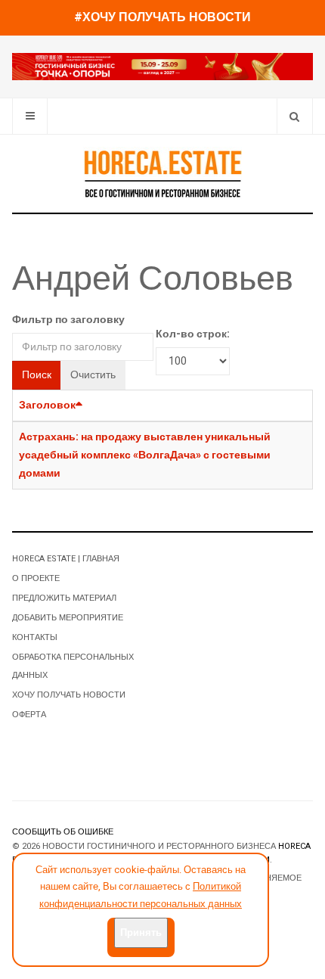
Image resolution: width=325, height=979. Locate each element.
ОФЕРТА (29, 714)
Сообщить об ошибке (62, 831)
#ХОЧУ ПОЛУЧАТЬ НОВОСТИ (162, 17)
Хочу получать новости (68, 694)
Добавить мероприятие (67, 617)
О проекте (36, 578)
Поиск (36, 375)
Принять (141, 932)
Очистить (93, 375)
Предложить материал (64, 598)
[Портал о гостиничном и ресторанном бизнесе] (162, 173)
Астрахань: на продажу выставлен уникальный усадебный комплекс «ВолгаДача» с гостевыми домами (145, 455)
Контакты (34, 637)
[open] (30, 116)
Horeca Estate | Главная (65, 558)
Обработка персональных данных (73, 666)
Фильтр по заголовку (68, 320)
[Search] (294, 116)
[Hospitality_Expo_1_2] (162, 66)
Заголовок (47, 405)
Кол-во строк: (193, 334)
